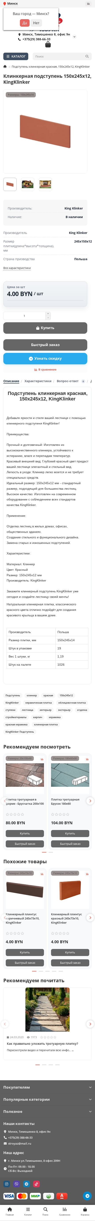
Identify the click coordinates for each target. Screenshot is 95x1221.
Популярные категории (26, 1099)
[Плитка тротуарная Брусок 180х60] (70, 775)
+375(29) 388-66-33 (36, 39)
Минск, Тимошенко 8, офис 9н (29, 1132)
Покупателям (16, 1087)
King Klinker (74, 208)
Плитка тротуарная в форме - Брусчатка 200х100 (25, 801)
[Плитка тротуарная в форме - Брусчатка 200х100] (25, 775)
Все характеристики (17, 268)
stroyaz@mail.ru (19, 1143)
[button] (5, 801)
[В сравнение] (42, 759)
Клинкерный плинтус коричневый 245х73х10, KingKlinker (22, 918)
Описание (11, 381)
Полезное (12, 1111)
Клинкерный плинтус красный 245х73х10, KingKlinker (66, 918)
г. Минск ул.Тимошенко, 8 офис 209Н (34, 1161)
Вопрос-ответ (70, 381)
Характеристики (38, 381)
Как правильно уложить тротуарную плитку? (42, 1043)
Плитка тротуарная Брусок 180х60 (65, 801)
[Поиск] (87, 56)
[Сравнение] (88, 3)
